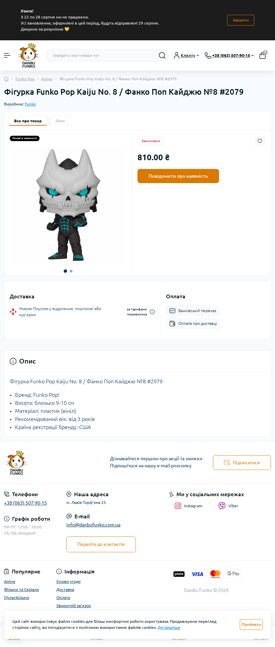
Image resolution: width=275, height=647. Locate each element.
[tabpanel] (68, 204)
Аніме (47, 79)
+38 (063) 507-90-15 (25, 503)
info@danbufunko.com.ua (93, 524)
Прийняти (251, 624)
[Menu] (7, 55)
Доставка (65, 589)
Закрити (241, 20)
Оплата (63, 597)
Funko (30, 104)
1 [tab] (65, 271)
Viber (233, 506)
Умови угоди (68, 581)
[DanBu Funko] (46, 462)
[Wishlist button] (260, 141)
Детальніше (169, 627)
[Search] (162, 55)
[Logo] (28, 55)
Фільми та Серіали (21, 589)
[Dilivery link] (152, 312)
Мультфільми (16, 597)
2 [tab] (71, 271)
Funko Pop (25, 79)
